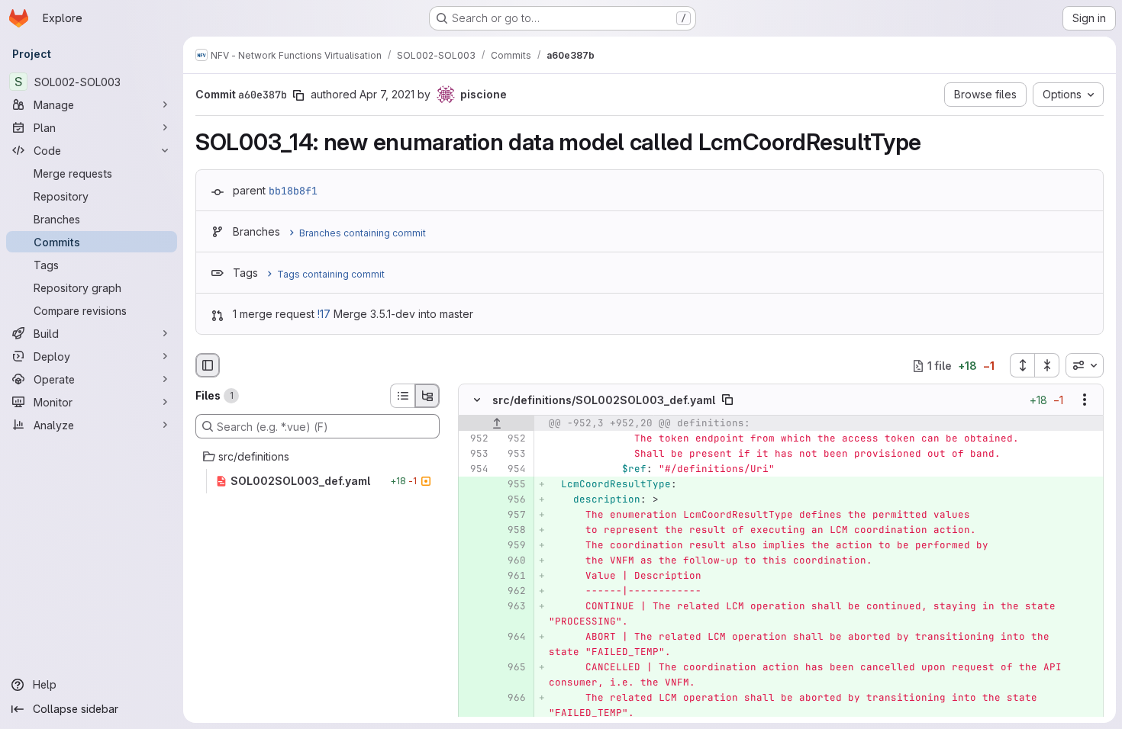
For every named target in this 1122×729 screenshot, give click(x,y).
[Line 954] (475, 469)
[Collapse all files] (1047, 365)
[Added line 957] (513, 515)
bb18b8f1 (293, 191)
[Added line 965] (513, 668)
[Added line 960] (513, 561)
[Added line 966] (513, 698)
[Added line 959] (513, 546)
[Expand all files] (1022, 365)
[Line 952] (475, 439)
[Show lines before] (496, 424)
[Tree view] (427, 396)
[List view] (402, 396)
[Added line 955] (513, 485)
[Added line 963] (513, 607)
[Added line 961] (513, 576)
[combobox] (1085, 365)
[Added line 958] (513, 530)
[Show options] (1084, 400)
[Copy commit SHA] (298, 95)
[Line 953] (475, 454)
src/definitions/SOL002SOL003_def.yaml (603, 399)
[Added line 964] (513, 637)
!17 (324, 313)
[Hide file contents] (477, 400)
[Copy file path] (727, 400)
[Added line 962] (513, 591)
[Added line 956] (513, 500)
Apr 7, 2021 (386, 94)
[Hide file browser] (207, 365)
